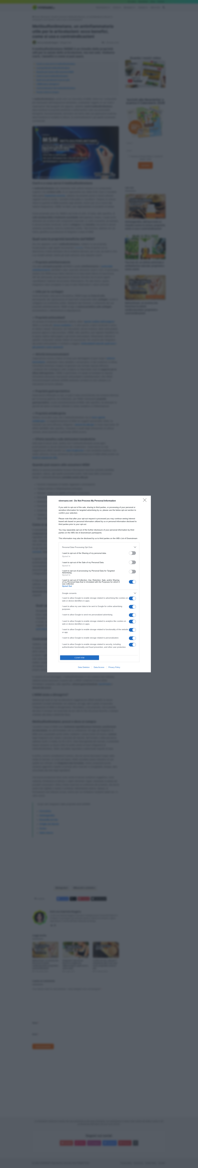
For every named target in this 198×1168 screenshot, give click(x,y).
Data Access (99, 667)
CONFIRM (80, 658)
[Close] (145, 500)
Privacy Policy (114, 667)
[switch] (132, 553)
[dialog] (99, 584)
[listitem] (99, 547)
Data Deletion (84, 667)
